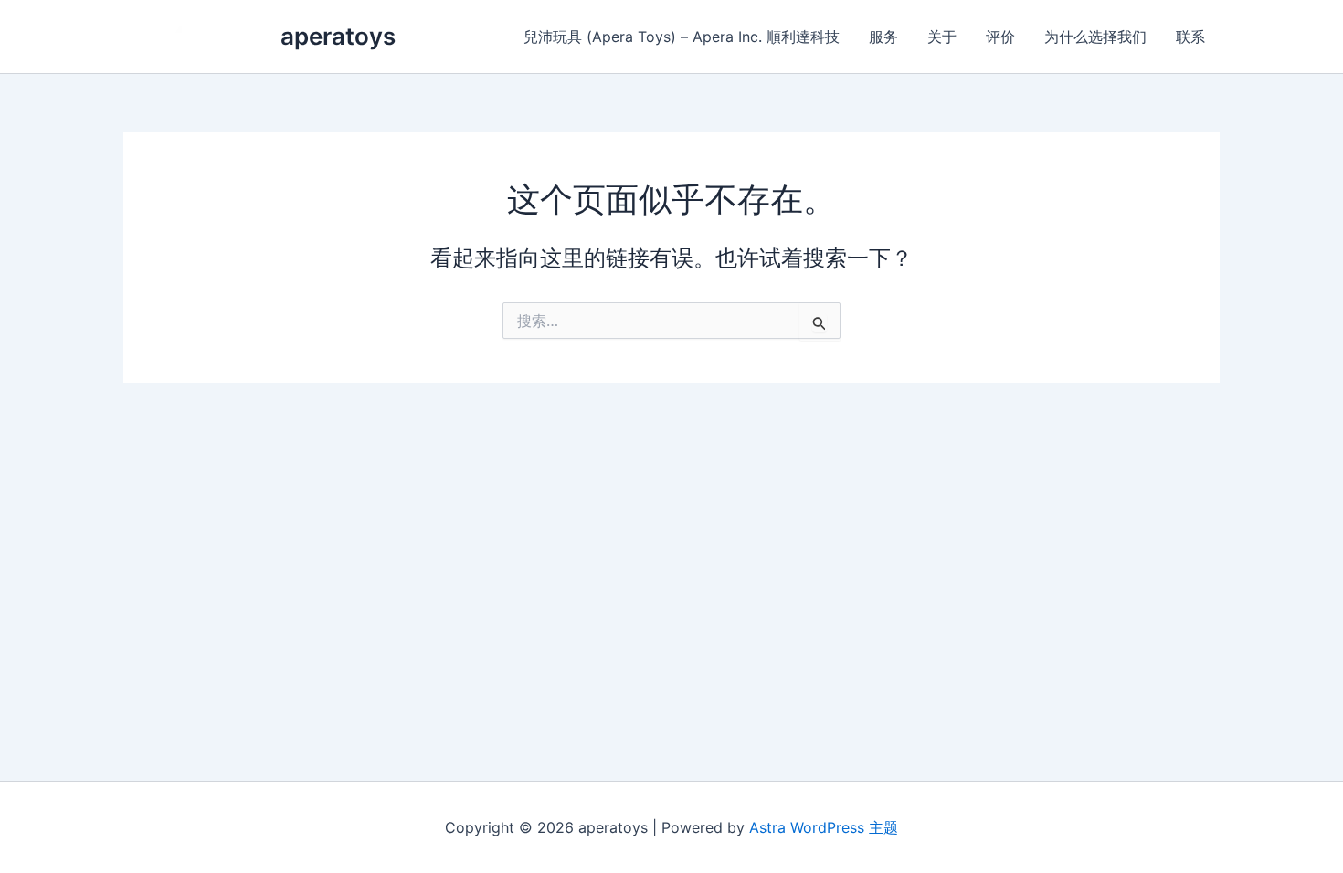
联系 (1190, 36)
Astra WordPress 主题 (823, 827)
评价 (1000, 36)
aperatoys (338, 36)
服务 (883, 36)
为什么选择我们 (1095, 36)
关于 (942, 36)
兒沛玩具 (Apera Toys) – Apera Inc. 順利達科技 (681, 36)
